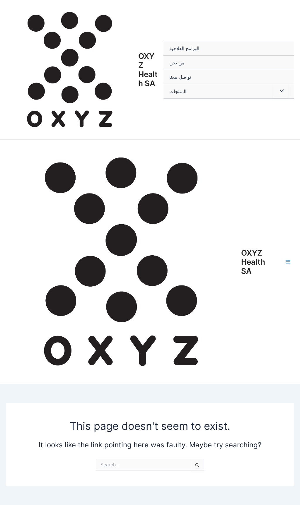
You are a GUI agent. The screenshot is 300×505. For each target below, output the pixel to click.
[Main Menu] (288, 262)
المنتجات (177, 91)
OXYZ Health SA (148, 70)
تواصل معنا (180, 77)
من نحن (177, 63)
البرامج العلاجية (184, 48)
